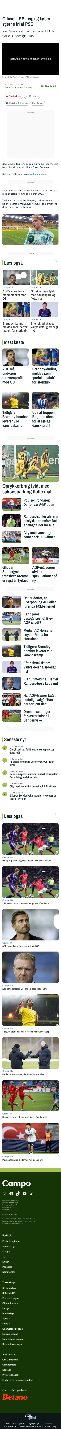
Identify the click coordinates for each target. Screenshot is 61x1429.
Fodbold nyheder (11, 1241)
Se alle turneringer (12, 1344)
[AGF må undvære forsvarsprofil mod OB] (15, 357)
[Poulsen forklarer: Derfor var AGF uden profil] (11, 504)
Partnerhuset (17, 1221)
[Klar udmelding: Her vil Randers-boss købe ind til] (11, 683)
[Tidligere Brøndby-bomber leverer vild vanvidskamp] (15, 400)
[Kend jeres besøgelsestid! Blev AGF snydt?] (11, 618)
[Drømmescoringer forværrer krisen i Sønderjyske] (11, 716)
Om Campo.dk (10, 1359)
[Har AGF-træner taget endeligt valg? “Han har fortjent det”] (11, 699)
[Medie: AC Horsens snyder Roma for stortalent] (11, 634)
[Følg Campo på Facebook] (11, 1193)
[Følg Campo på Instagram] (4, 1193)
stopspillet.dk (10, 1426)
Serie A (6, 1318)
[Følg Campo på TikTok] (18, 1193)
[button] (30, 229)
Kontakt (6, 1369)
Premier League (10, 1298)
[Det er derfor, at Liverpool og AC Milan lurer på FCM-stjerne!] (11, 602)
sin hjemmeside (37, 174)
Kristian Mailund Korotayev (19, 87)
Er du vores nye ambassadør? (17, 1380)
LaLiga (5, 1308)
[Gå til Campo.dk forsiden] (16, 1187)
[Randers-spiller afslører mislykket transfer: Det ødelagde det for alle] (11, 520)
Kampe (6, 1251)
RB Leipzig (33, 96)
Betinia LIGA (9, 1293)
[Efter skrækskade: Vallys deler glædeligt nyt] (11, 667)
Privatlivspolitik (10, 1374)
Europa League (10, 1334)
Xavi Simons (38, 103)
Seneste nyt (8, 1246)
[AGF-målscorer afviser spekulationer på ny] (45, 555)
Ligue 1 (6, 1323)
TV (3, 1256)
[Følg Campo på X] (31, 1193)
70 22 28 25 (46, 1423)
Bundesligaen (15, 96)
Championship (10, 1303)
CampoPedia (9, 1364)
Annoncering (9, 1354)
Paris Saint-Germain (18, 103)
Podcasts (7, 1266)
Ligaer (5, 1261)
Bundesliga (8, 1313)
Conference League (13, 1339)
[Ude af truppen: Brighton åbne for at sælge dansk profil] (45, 400)
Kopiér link (50, 86)
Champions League (12, 1328)
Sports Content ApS (10, 1202)
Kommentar (8, 1271)
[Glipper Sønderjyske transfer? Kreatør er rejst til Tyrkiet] (15, 555)
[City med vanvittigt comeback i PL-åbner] (11, 537)
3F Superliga (9, 1288)
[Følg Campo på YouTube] (24, 1193)
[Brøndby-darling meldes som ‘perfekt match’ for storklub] (45, 357)
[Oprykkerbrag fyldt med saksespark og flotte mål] (30, 463)
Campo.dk (6, 1200)
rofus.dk (37, 1426)
